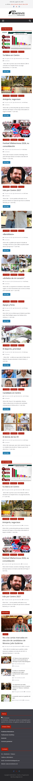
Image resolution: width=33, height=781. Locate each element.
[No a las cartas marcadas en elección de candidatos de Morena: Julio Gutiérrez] (16, 623)
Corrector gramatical (6, 741)
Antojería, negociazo (12, 99)
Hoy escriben (6, 51)
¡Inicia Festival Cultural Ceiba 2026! (19, 4)
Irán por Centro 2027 (12, 190)
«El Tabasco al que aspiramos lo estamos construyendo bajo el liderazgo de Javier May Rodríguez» (21, 659)
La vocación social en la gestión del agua (21, 697)
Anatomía (3, 738)
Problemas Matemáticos (7, 731)
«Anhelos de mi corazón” (13, 278)
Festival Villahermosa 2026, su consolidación (15, 559)
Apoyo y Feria (9, 305)
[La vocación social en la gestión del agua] (6, 698)
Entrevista (5, 634)
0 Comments (7, 60)
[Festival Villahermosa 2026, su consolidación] (16, 544)
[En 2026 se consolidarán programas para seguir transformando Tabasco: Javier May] (6, 675)
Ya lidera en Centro (11, 55)
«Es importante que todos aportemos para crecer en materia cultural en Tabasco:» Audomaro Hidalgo (21, 687)
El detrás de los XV (11, 437)
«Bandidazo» (8, 234)
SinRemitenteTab (19, 58)
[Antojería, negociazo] (16, 508)
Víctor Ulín (21, 51)
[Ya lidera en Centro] (16, 473)
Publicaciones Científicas (7, 735)
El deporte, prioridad (12, 349)
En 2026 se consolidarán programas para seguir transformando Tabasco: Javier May (20, 673)
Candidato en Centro (12, 393)
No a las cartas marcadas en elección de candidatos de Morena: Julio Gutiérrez (15, 640)
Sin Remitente (14, 51)
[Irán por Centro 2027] (16, 583)
